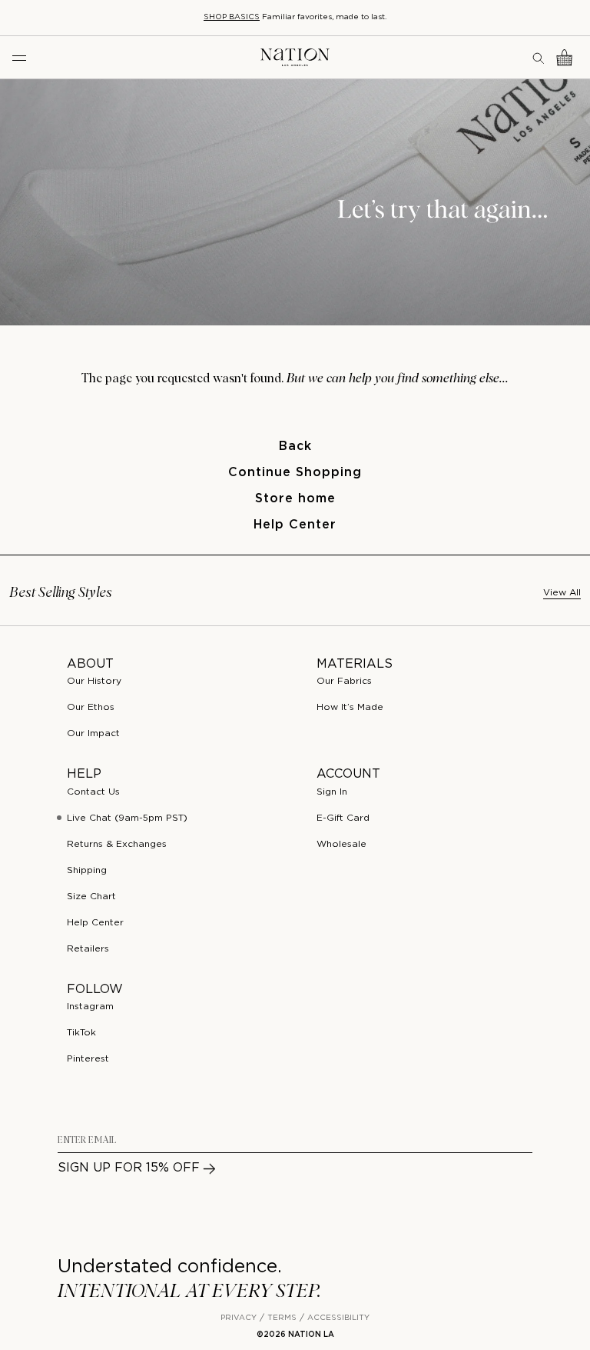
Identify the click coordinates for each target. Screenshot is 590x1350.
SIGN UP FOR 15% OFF (129, 1168)
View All (562, 592)
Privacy (238, 1318)
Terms (282, 1318)
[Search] (539, 57)
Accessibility (338, 1318)
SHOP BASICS (232, 17)
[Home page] (295, 57)
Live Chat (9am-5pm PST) (127, 818)
